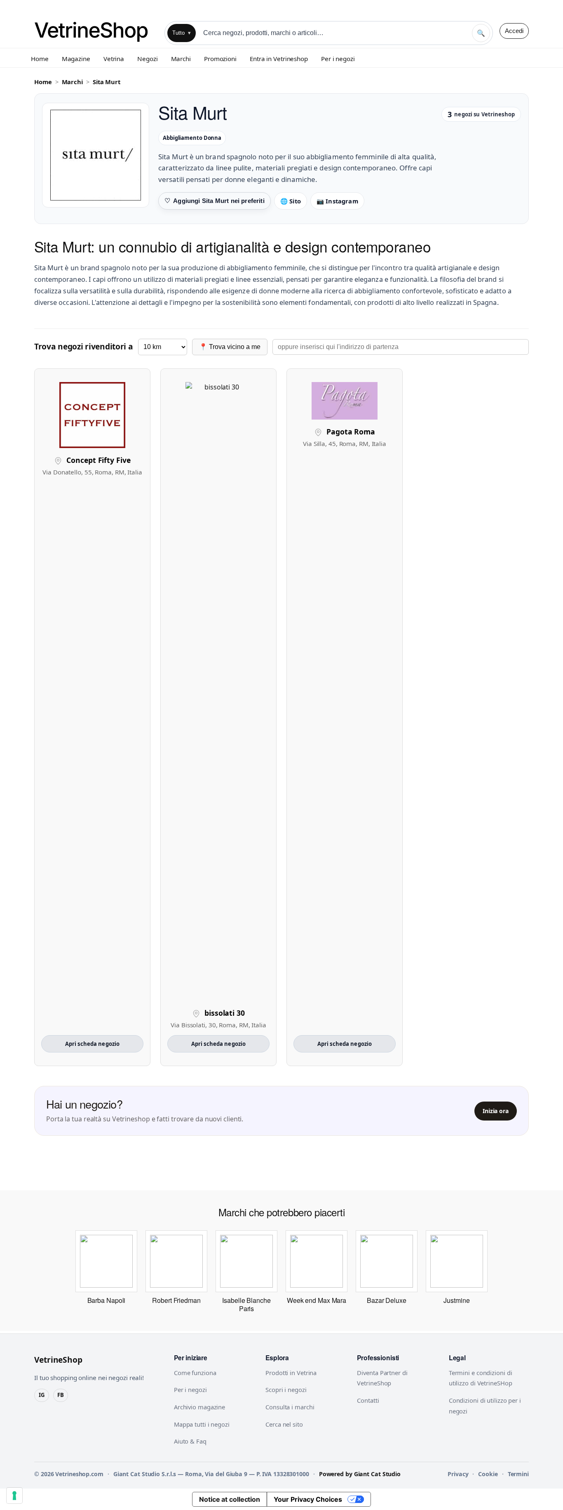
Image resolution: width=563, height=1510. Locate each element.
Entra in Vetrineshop (279, 58)
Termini (518, 1474)
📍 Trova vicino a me (229, 346)
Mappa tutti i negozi (202, 1424)
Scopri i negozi (286, 1389)
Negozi (147, 58)
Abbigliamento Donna (192, 138)
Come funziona (195, 1372)
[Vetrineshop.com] (96, 30)
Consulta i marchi (289, 1407)
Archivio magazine (199, 1407)
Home (40, 58)
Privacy (458, 1474)
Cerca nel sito (284, 1424)
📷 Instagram (337, 201)
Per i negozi (338, 58)
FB (60, 1395)
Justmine (456, 1300)
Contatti (368, 1400)
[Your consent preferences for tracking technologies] (14, 1495)
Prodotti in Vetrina (291, 1372)
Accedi (514, 30)
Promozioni (220, 58)
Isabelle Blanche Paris (246, 1304)
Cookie (487, 1474)
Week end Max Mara (316, 1300)
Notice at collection (229, 1499)
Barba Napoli (106, 1300)
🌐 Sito (290, 201)
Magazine (76, 58)
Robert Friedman (176, 1300)
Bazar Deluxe (386, 1300)
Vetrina (113, 58)
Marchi (181, 58)
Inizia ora (496, 1111)
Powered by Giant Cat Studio (360, 1474)
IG (42, 1395)
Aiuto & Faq (190, 1441)
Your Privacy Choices (308, 1499)
